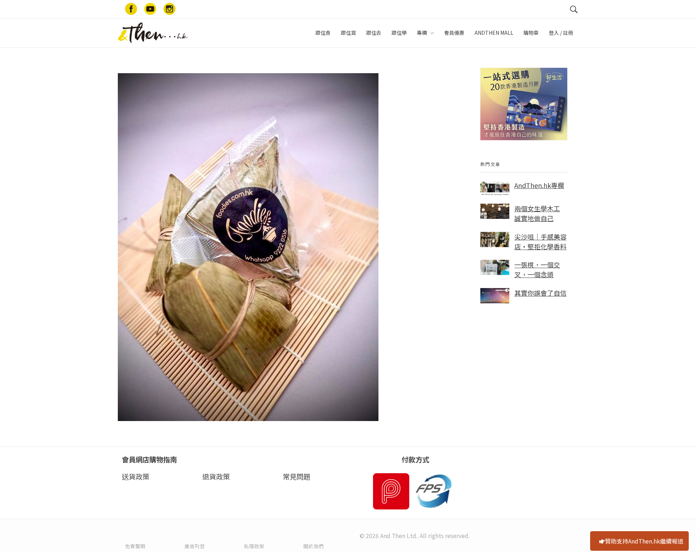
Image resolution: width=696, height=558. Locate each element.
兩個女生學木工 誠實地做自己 (537, 213)
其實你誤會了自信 (540, 292)
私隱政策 (254, 546)
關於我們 (313, 546)
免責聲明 (135, 546)
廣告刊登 (195, 546)
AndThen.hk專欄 (539, 185)
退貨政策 (216, 476)
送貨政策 (135, 476)
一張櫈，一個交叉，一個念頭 (537, 269)
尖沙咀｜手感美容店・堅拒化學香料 (540, 241)
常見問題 (296, 476)
